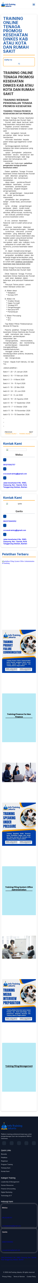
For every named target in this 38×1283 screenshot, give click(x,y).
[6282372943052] (3, 1238)
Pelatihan (4, 1157)
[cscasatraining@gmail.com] (4, 525)
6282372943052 (7, 1242)
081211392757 (9, 465)
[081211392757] (4, 459)
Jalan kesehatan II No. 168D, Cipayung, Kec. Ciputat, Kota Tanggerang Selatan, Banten (15, 485)
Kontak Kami (5, 1171)
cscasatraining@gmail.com (14, 530)
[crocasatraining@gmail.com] (4, 468)
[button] (33, 4)
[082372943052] (4, 516)
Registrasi (4, 1161)
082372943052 (9, 521)
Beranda (4, 1154)
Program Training (7, 1164)
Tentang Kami (5, 1168)
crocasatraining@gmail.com (15, 474)
